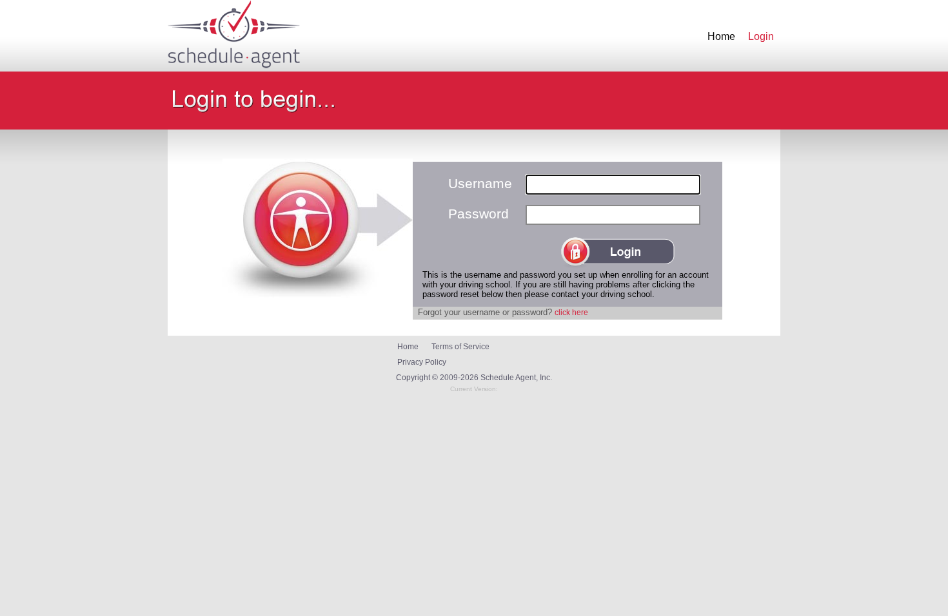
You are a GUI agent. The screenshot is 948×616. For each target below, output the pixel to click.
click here (571, 312)
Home (721, 36)
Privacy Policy (421, 362)
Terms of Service (460, 346)
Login (761, 36)
